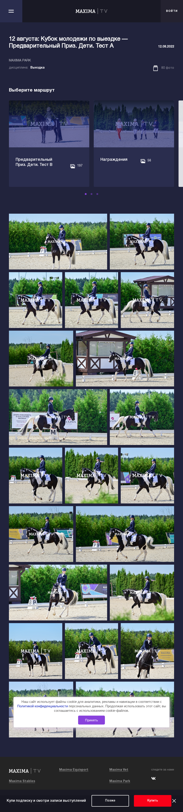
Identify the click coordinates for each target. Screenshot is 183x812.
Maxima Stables (22, 781)
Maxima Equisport (73, 769)
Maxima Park (119, 781)
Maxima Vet (118, 769)
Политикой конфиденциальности (43, 706)
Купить (152, 800)
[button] (86, 194)
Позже (110, 800)
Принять (91, 720)
